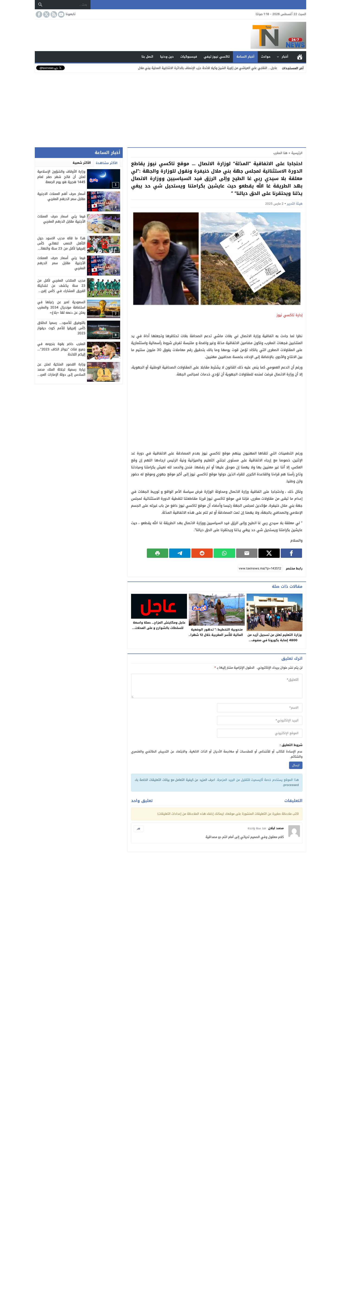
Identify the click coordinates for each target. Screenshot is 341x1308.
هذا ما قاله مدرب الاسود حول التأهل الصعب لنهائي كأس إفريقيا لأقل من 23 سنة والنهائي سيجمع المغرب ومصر (61, 246)
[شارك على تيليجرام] (179, 553)
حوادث (265, 56)
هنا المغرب (280, 153)
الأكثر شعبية (82, 163)
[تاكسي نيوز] (170, 35)
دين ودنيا (167, 56)
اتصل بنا (147, 56)
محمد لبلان (276, 828)
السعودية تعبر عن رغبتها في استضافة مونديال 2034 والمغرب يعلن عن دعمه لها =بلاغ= (61, 307)
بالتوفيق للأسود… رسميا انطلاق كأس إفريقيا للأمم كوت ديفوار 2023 (61, 328)
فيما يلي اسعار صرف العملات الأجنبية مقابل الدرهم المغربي (61, 219)
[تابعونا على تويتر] (46, 14)
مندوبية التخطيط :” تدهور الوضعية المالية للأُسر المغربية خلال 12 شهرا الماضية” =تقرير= (216, 635)
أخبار (285, 56)
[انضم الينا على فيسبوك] (38, 14)
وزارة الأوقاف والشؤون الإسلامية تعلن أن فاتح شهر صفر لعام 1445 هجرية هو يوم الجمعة (61, 176)
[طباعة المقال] (157, 553)
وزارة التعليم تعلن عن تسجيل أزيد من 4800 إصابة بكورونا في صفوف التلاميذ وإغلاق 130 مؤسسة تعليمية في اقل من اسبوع (275, 643)
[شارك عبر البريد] (246, 553)
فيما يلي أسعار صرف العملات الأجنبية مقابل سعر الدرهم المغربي (61, 263)
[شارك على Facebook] (291, 553)
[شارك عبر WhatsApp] (224, 553)
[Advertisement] (170, 108)
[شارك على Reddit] (202, 553)
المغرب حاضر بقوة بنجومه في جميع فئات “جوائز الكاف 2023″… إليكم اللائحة (61, 349)
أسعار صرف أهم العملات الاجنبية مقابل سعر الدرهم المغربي (61, 196)
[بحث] (40, 4)
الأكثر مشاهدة (107, 163)
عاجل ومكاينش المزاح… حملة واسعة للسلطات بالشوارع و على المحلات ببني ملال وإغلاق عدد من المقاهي (159, 628)
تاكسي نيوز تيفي (217, 56)
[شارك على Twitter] (269, 553)
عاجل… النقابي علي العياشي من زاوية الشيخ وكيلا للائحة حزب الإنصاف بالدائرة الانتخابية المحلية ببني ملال (207, 68)
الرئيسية (300, 56)
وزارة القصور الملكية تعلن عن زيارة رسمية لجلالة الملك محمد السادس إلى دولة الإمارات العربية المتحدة (61, 372)
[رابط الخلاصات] (53, 14)
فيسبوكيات (188, 56)
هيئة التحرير (294, 204)
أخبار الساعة (245, 56)
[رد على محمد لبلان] (138, 828)
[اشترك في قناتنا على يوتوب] (60, 14)
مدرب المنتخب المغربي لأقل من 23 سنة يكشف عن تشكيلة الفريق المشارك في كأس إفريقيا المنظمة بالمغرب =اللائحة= (61, 288)
